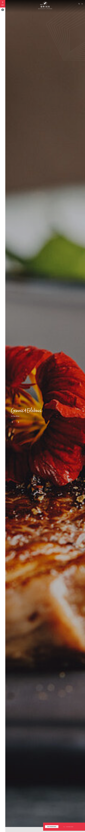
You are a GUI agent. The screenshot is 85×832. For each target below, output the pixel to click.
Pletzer (2, 10)
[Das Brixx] (45, 5)
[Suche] (79, 4)
